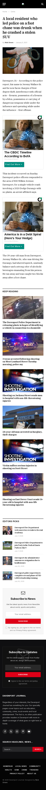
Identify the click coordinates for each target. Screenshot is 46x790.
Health (8, 770)
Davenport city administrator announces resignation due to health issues (27, 560)
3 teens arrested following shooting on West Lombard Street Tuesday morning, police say (21, 362)
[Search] (42, 4)
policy (35, 681)
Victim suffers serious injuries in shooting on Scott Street (20, 467)
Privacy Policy (21, 630)
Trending (34, 770)
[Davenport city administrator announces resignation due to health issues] (7, 560)
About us (31, 773)
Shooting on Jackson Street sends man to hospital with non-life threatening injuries (22, 398)
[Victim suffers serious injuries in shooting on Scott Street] (23, 450)
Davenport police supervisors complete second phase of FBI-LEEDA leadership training (28, 575)
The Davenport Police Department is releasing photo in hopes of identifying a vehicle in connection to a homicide (23, 325)
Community (35, 766)
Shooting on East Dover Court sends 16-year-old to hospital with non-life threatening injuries (23, 502)
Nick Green (9, 42)
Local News (21, 766)
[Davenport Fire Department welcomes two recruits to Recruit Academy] (7, 530)
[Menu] (4, 4)
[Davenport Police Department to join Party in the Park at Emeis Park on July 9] (7, 545)
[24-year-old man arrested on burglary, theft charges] (23, 417)
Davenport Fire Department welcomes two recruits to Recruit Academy (29, 530)
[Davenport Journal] (23, 4)
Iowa (16, 770)
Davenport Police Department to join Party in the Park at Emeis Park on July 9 (29, 545)
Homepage (8, 766)
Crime (24, 770)
